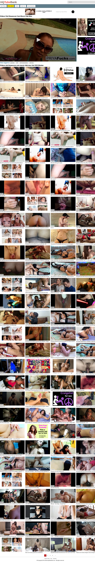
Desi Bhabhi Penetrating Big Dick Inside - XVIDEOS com (37, 390)
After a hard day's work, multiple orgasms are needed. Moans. (63, 325)
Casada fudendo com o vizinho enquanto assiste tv (37, 227)
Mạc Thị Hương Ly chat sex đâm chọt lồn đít (35, 162)
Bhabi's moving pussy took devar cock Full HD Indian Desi (63, 357)
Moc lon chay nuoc (29, 179)
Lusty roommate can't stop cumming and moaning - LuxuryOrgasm (63, 260)
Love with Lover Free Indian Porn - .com (34, 455)
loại (51, 558)
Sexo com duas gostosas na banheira (34, 552)
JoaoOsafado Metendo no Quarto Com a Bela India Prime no (63, 438)
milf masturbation (24, 62)
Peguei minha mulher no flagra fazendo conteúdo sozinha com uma (37, 374)
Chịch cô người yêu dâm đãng (32, 487)
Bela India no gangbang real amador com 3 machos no (37, 309)
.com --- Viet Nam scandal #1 (57, 536)
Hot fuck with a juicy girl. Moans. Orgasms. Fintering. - (37, 357)
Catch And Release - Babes (57, 292)
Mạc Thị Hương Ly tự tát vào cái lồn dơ (59, 195)
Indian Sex (23, 6)
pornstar (12, 62)
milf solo (31, 62)
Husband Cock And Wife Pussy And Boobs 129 (35, 244)
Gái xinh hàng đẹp (55, 487)
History (17, 6)
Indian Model (28, 520)
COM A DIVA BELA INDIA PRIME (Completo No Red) (36, 292)
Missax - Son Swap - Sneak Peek (58, 503)
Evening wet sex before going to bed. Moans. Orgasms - (37, 341)
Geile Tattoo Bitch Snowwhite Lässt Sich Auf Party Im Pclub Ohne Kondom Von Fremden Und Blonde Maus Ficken (37, 81)
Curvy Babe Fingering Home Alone (33, 114)
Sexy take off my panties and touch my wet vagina (62, 244)
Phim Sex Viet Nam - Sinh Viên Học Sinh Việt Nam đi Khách (37, 471)
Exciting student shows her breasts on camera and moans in (63, 341)
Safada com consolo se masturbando (59, 309)
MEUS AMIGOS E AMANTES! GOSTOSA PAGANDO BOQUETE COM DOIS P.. (37, 422)
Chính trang (47, 558)
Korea (52, 227)
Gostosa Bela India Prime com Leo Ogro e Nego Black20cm (63, 422)
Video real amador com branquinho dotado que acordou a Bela (63, 390)
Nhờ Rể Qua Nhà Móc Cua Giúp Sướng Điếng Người (62, 146)
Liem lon (27, 130)
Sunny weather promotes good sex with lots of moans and (37, 276)
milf (17, 62)
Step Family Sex (31, 6)
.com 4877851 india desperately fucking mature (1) (36, 503)
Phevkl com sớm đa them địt (57, 471)
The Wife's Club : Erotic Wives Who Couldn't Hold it (36, 97)
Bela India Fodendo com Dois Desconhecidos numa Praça (63, 455)
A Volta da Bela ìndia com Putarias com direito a (36, 536)
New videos (10, 6)
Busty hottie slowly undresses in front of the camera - (63, 520)
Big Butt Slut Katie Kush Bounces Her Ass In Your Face (63, 552)
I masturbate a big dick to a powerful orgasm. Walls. (37, 406)
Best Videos (3, 6)
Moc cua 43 (28, 146)
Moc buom (53, 179)
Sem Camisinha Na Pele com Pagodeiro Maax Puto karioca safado (37, 325)
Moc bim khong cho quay (56, 162)
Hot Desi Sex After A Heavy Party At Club (60, 97)
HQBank (4, 2)
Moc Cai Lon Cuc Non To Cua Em (32, 195)
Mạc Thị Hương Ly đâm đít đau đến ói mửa (60, 130)
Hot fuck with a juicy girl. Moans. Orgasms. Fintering (37, 260)
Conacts (54, 558)
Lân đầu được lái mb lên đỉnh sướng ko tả (60, 211)
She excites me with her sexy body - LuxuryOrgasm (62, 276)
